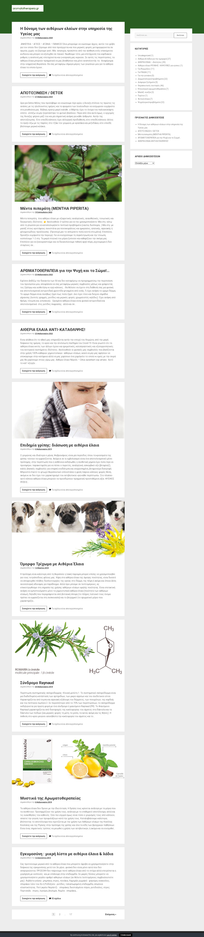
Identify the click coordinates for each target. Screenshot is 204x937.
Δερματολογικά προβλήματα (150, 79)
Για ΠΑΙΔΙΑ (142, 72)
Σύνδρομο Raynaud (68, 648)
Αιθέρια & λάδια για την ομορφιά (152, 59)
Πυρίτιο (141, 95)
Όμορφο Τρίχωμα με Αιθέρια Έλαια (68, 529)
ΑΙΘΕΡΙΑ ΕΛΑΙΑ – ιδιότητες (150, 62)
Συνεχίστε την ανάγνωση (34, 76)
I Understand (126, 935)
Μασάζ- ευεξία (144, 92)
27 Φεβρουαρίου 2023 (44, 97)
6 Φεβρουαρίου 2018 (43, 802)
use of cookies (112, 935)
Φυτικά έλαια (144, 99)
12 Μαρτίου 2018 (42, 568)
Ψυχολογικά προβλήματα (149, 102)
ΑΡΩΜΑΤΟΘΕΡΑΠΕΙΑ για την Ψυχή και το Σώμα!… (64, 270)
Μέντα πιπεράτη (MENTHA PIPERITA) (68, 173)
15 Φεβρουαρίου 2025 (44, 38)
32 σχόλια (56, 898)
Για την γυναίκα (144, 75)
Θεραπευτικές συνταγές (149, 85)
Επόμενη (109, 914)
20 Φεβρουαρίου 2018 (44, 687)
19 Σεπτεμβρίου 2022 (43, 212)
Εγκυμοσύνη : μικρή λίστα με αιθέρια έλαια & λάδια (66, 854)
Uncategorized (144, 55)
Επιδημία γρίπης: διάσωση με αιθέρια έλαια (68, 410)
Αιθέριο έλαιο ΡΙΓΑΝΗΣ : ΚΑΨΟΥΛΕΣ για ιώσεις (159, 65)
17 (71, 914)
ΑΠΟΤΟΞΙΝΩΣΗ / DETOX (41, 93)
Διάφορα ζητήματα (146, 82)
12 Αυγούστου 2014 (43, 858)
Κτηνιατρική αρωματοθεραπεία (152, 89)
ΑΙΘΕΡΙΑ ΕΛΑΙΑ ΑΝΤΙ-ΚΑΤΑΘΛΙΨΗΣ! (52, 329)
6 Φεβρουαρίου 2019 (43, 449)
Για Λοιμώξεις (144, 69)
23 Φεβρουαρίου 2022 (44, 275)
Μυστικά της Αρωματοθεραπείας (68, 763)
